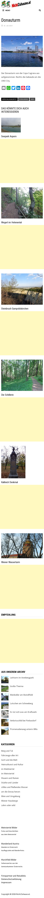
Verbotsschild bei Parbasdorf (23, 720)
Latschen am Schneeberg (21, 703)
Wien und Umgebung (10, 796)
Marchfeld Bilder (8, 859)
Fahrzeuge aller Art (9, 755)
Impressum (6, 882)
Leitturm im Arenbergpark (22, 677)
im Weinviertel (7, 773)
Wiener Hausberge (9, 800)
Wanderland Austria (10, 843)
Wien (32, 99)
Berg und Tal (7, 750)
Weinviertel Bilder (9, 827)
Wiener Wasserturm (10, 562)
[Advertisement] (22, 161)
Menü (7, 10)
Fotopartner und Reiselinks (13, 875)
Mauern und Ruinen (10, 778)
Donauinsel (23, 99)
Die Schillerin (7, 394)
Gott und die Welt (9, 759)
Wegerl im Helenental (11, 222)
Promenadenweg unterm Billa (23, 729)
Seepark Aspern (8, 136)
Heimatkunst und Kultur (12, 764)
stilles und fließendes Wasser (14, 787)
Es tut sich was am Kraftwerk (23, 712)
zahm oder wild (8, 805)
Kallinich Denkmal (9, 482)
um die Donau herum (10, 791)
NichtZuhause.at (23, 894)
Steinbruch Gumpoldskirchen (14, 308)
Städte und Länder (9, 782)
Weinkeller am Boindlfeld (21, 694)
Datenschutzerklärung (11, 879)
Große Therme (16, 686)
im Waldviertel (7, 769)
